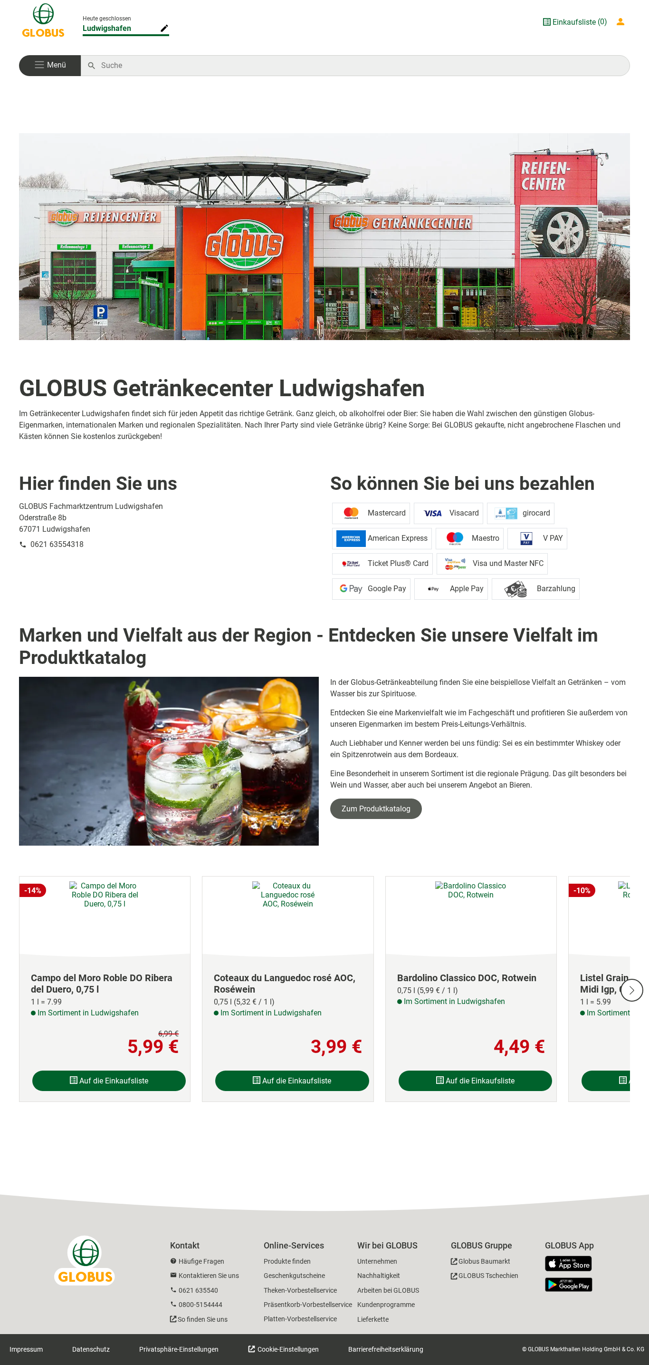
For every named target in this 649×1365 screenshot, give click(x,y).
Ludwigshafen (107, 28)
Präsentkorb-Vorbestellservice (308, 1304)
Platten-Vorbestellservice (300, 1319)
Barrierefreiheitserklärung (385, 1349)
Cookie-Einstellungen (287, 1349)
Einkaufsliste (574, 22)
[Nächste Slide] (631, 990)
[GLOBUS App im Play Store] (568, 1285)
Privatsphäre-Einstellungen (179, 1349)
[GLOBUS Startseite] (43, 22)
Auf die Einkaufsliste (112, 1080)
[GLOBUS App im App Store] (572, 1264)
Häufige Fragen (201, 1261)
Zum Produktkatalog (376, 808)
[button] (50, 65)
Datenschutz (91, 1349)
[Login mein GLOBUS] (622, 22)
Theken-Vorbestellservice (300, 1290)
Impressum (26, 1349)
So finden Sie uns (203, 1319)
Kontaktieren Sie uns (209, 1275)
